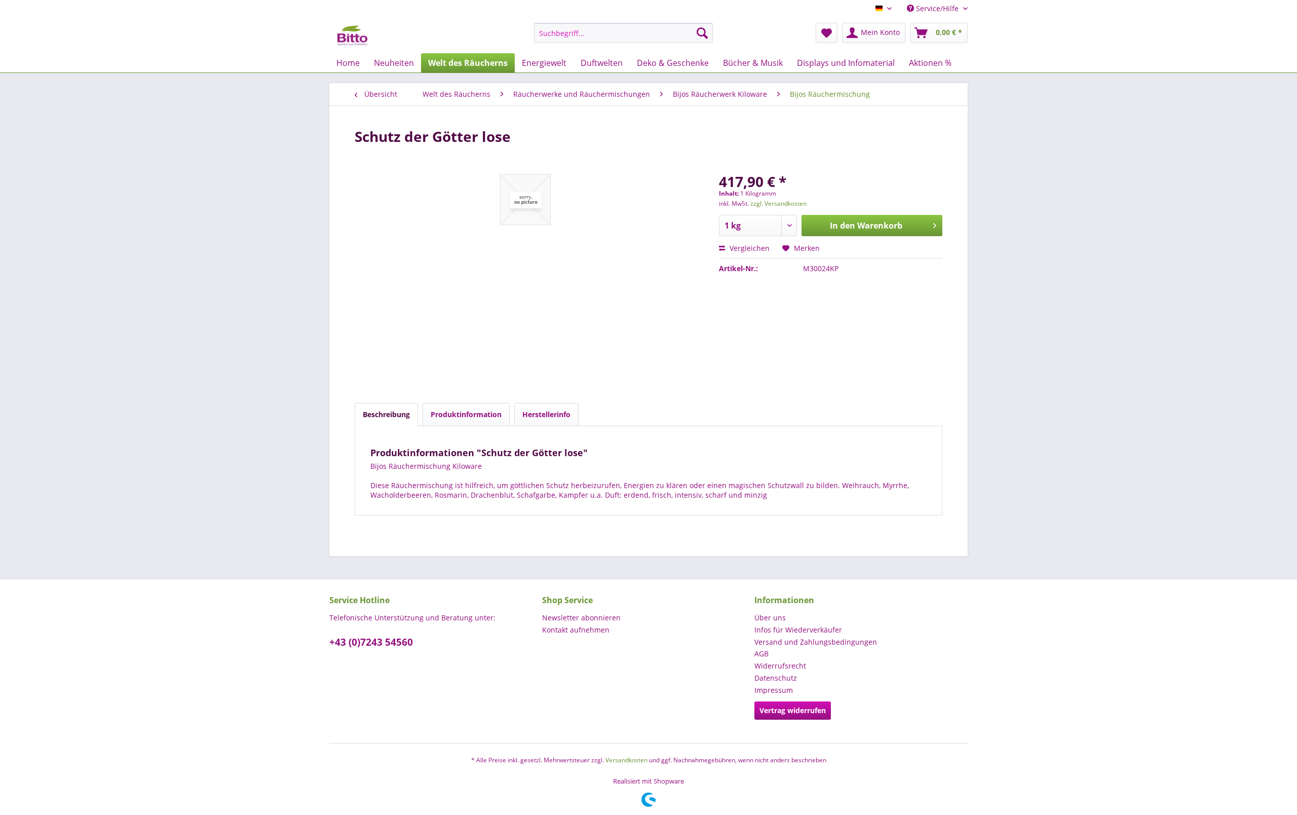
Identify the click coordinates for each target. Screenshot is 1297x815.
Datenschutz (775, 678)
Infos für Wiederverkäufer (798, 630)
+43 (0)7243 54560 (371, 642)
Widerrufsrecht (780, 666)
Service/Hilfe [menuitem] (937, 8)
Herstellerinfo (546, 414)
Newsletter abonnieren (581, 617)
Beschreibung (386, 414)
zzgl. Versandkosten (778, 203)
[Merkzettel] (826, 33)
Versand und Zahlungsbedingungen (815, 642)
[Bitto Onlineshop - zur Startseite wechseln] (352, 35)
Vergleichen (749, 248)
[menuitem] (623, 33)
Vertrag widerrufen (792, 710)
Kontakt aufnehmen (575, 630)
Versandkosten (626, 760)
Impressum (773, 690)
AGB (761, 653)
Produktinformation (466, 414)
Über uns (770, 617)
